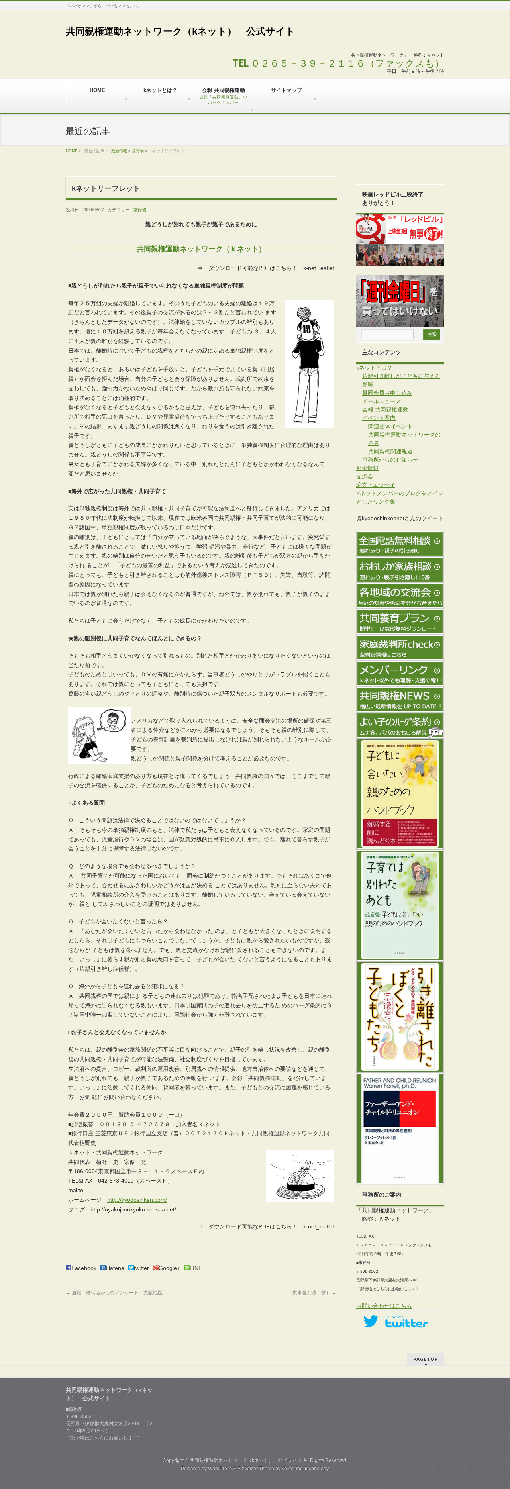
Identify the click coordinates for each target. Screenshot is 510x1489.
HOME (72, 151)
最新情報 (119, 151)
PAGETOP (425, 1359)
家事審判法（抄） (314, 1292)
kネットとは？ (374, 367)
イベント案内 (379, 418)
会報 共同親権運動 (385, 409)
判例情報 (367, 468)
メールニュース (381, 401)
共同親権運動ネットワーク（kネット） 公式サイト (180, 31)
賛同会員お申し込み (387, 393)
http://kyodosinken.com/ (137, 1200)
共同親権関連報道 (390, 451)
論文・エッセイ (375, 485)
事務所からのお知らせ (390, 459)
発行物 (138, 151)
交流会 (364, 476)
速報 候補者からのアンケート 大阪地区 (114, 1292)
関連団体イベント (390, 426)
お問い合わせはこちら (384, 1306)
